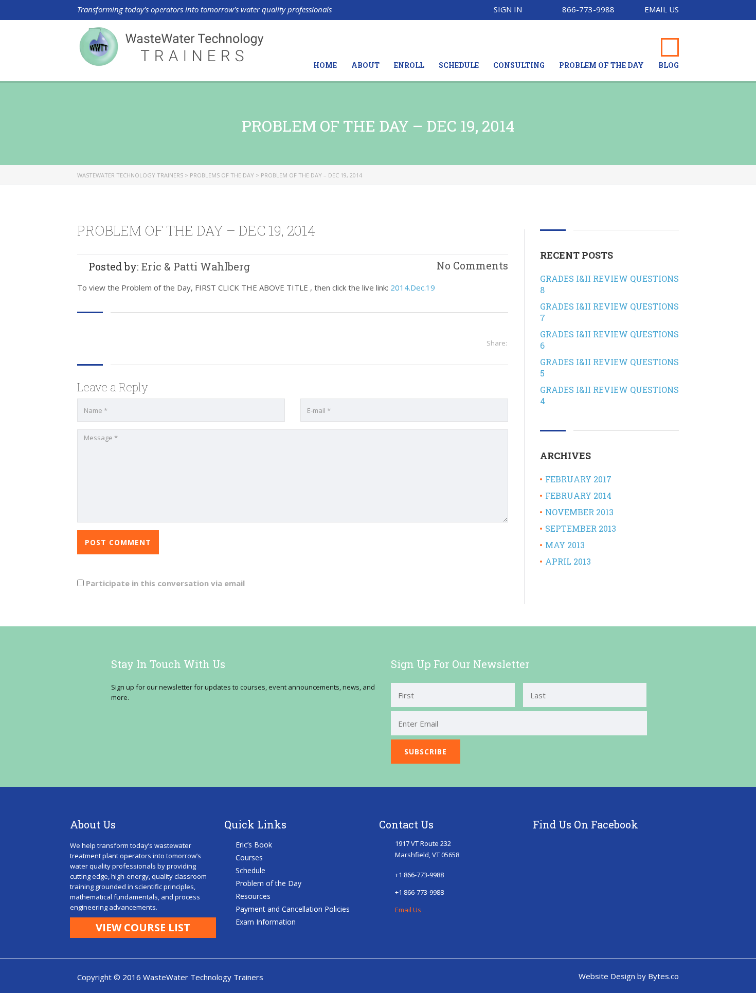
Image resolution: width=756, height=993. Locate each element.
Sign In (508, 9)
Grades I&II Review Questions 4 (609, 395)
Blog (668, 65)
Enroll (409, 65)
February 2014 (578, 495)
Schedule (459, 65)
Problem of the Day (601, 65)
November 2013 (579, 512)
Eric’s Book (254, 845)
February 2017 (578, 479)
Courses (249, 857)
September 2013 (580, 528)
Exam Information (266, 922)
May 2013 (565, 544)
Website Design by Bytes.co (629, 976)
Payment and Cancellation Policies (293, 909)
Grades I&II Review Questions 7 (609, 312)
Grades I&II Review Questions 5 (609, 367)
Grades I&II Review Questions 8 (609, 284)
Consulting (519, 65)
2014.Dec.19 (412, 287)
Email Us (661, 9)
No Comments (471, 265)
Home (325, 65)
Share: (497, 343)
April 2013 (568, 561)
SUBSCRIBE (425, 751)
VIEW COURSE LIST (143, 927)
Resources (253, 896)
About (365, 65)
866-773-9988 (588, 9)
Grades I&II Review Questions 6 (609, 340)
